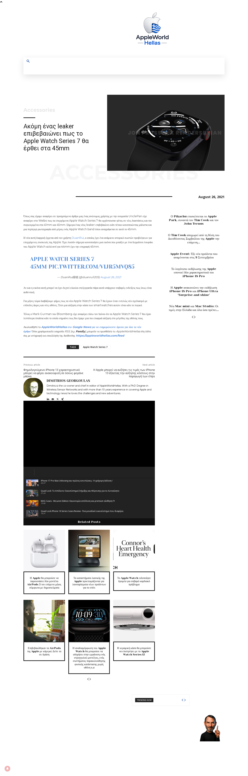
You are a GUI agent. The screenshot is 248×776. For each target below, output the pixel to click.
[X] (204, 30)
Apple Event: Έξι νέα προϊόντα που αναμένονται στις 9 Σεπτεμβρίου (193, 255)
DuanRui (78, 237)
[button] (28, 61)
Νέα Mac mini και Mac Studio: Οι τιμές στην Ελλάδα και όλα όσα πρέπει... (194, 308)
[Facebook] (186, 30)
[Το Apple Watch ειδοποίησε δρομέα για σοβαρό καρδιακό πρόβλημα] (134, 550)
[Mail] (52, 398)
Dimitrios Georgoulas (68, 381)
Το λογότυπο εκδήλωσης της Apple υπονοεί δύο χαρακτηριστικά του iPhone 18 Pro (193, 272)
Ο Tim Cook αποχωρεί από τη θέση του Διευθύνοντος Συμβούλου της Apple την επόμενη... (193, 238)
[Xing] (62, 398)
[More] (58, 196)
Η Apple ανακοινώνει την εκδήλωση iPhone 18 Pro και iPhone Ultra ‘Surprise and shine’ (193, 291)
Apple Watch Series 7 (95, 347)
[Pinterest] (42, 196)
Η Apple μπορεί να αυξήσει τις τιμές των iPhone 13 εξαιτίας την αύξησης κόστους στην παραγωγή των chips (124, 373)
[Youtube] (211, 30)
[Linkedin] (48, 398)
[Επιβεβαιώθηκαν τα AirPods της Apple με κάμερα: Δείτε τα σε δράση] (44, 620)
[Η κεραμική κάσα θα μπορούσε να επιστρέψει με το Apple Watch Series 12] (134, 620)
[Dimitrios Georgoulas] (33, 389)
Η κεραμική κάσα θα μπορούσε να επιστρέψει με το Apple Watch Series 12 (134, 651)
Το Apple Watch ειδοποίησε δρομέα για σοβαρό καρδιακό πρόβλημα (134, 581)
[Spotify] (198, 30)
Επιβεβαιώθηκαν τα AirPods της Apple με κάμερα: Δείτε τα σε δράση (44, 651)
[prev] (182, 700)
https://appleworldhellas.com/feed (100, 335)
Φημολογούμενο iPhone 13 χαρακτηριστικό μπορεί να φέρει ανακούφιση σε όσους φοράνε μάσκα (53, 373)
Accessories (39, 110)
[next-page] (90, 679)
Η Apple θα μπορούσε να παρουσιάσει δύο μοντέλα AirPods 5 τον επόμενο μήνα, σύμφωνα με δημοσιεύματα (44, 582)
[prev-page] (88, 679)
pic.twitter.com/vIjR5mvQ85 (91, 267)
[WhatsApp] (50, 196)
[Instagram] (192, 30)
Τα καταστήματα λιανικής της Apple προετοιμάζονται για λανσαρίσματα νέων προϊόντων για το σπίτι (89, 582)
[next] (185, 700)
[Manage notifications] (7, 768)
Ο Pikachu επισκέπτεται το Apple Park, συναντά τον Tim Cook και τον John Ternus (193, 220)
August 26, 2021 (110, 277)
